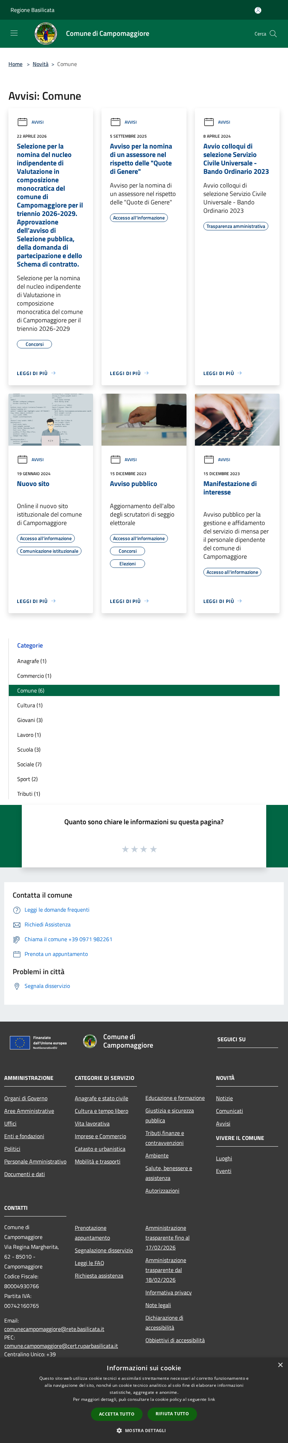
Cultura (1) (29, 705)
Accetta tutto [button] (117, 1414)
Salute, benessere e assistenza (168, 1173)
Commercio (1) (34, 675)
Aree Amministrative (29, 1111)
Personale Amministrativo (35, 1161)
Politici (12, 1148)
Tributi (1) (28, 793)
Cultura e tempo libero (101, 1111)
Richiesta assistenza (99, 1275)
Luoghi (224, 1158)
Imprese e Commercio (100, 1136)
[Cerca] (273, 33)
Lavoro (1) (29, 734)
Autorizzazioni (162, 1190)
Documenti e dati (24, 1174)
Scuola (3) (28, 749)
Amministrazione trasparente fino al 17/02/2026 (167, 1238)
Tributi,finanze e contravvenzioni (164, 1138)
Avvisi (38, 122)
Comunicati (229, 1111)
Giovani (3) (29, 720)
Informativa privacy (168, 1292)
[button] (144, 1430)
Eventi (223, 1171)
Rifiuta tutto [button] (172, 1414)
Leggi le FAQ (89, 1263)
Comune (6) (30, 690)
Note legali (158, 1305)
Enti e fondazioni (24, 1136)
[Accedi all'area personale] (258, 10)
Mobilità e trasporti (97, 1161)
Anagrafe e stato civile (101, 1098)
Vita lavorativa (92, 1123)
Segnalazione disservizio (104, 1250)
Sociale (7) (29, 764)
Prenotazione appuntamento (92, 1233)
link (211, 1399)
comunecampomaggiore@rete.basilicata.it (54, 1329)
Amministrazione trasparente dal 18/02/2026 (165, 1270)
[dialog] (144, 1400)
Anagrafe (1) (31, 661)
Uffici (10, 1123)
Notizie (224, 1098)
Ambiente (157, 1155)
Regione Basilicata (32, 10)
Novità (40, 64)
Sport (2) (27, 779)
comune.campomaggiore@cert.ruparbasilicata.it (61, 1346)
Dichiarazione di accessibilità (164, 1322)
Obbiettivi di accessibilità (175, 1340)
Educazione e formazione (175, 1098)
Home (15, 64)
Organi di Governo (25, 1098)
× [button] (280, 1365)
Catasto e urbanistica (100, 1148)
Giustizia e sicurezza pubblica (169, 1115)
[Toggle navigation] (14, 33)
